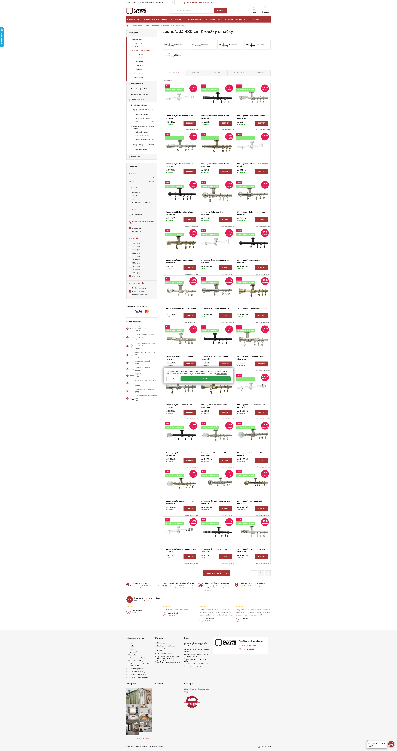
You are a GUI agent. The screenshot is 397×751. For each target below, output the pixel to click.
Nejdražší (216, 73)
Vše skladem (160, 2)
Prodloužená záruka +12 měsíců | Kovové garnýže (139, 665)
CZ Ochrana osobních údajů (137, 675)
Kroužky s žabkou (138, 288)
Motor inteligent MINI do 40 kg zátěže (143, 110)
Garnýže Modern (137, 39)
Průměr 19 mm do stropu (142, 51)
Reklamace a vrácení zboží (137, 658)
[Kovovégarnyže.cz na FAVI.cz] (192, 702)
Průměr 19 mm (138, 47)
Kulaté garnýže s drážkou (139, 94)
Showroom (140, 2)
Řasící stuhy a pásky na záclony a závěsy (195, 660)
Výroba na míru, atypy (164, 653)
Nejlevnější (195, 73)
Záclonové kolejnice (137, 100)
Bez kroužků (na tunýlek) (140, 295)
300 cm (135, 263)
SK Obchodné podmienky (137, 672)
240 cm (135, 260)
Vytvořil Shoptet (266, 747)
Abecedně (259, 73)
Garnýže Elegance (137, 84)
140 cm (135, 246)
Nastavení (172, 378)
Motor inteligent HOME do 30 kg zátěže (143, 127)
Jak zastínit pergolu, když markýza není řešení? (196, 651)
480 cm (135, 276)
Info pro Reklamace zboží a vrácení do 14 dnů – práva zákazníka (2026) (168, 662)
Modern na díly (138, 77)
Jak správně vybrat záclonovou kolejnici (167, 649)
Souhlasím (205, 378)
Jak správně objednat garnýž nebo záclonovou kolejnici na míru (168, 657)
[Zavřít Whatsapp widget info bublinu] (367, 741)
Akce (135, 196)
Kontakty (133, 2)
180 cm (135, 253)
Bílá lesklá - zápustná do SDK (144, 122)
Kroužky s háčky (138, 291)
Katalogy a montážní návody (166, 646)
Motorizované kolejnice (139, 105)
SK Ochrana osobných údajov (138, 678)
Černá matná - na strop (142, 118)
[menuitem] (134, 19)
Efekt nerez (139, 54)
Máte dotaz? (161, 643)
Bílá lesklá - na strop (141, 115)
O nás (128, 2)
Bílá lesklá (139, 69)
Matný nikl (139, 58)
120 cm (135, 243)
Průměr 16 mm (138, 43)
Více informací (221, 374)
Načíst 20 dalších (215, 573)
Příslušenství (135, 157)
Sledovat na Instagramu (140, 739)
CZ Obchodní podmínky (136, 669)
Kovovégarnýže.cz (139, 214)
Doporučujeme (174, 73)
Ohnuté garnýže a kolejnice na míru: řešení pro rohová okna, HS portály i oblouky (195, 645)
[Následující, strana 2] (261, 573)
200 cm (135, 256)
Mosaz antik (139, 62)
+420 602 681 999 (248, 649)
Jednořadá (136, 228)
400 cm (135, 273)
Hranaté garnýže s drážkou (140, 89)
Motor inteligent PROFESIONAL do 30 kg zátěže (143, 145)
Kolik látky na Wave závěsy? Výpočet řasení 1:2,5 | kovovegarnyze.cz (196, 665)
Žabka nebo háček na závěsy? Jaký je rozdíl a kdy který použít (196, 655)
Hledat (220, 11)
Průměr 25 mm (138, 74)
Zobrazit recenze (149, 601)
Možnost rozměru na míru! (141, 203)
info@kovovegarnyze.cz (249, 645)
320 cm (135, 266)
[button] (391, 744)
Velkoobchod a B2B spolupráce (139, 661)
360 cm (135, 270)
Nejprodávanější (238, 73)
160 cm (135, 250)
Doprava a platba (150, 2)
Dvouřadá (136, 231)
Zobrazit (190, 123)
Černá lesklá (139, 65)
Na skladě (136, 193)
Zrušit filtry (143, 301)
